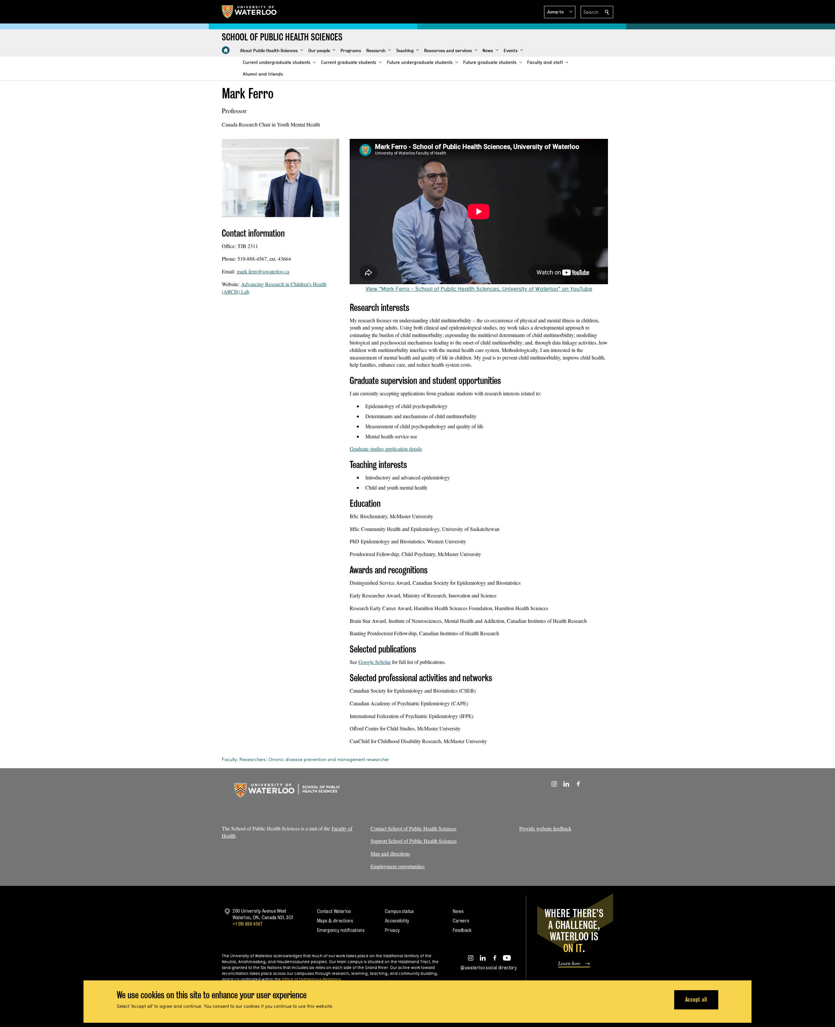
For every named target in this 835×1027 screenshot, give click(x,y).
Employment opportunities (398, 866)
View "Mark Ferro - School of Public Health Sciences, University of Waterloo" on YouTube (479, 288)
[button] (559, 12)
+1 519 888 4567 (248, 924)
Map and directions (390, 853)
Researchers (252, 759)
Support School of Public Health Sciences (414, 840)
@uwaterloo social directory (489, 967)
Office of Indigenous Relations (311, 979)
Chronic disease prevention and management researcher (328, 759)
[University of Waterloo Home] (249, 11)
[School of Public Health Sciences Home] (226, 50)
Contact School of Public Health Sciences (413, 828)
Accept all (696, 999)
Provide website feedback (545, 828)
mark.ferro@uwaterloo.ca (263, 271)
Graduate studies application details (386, 448)
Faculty (229, 759)
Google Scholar (374, 661)
